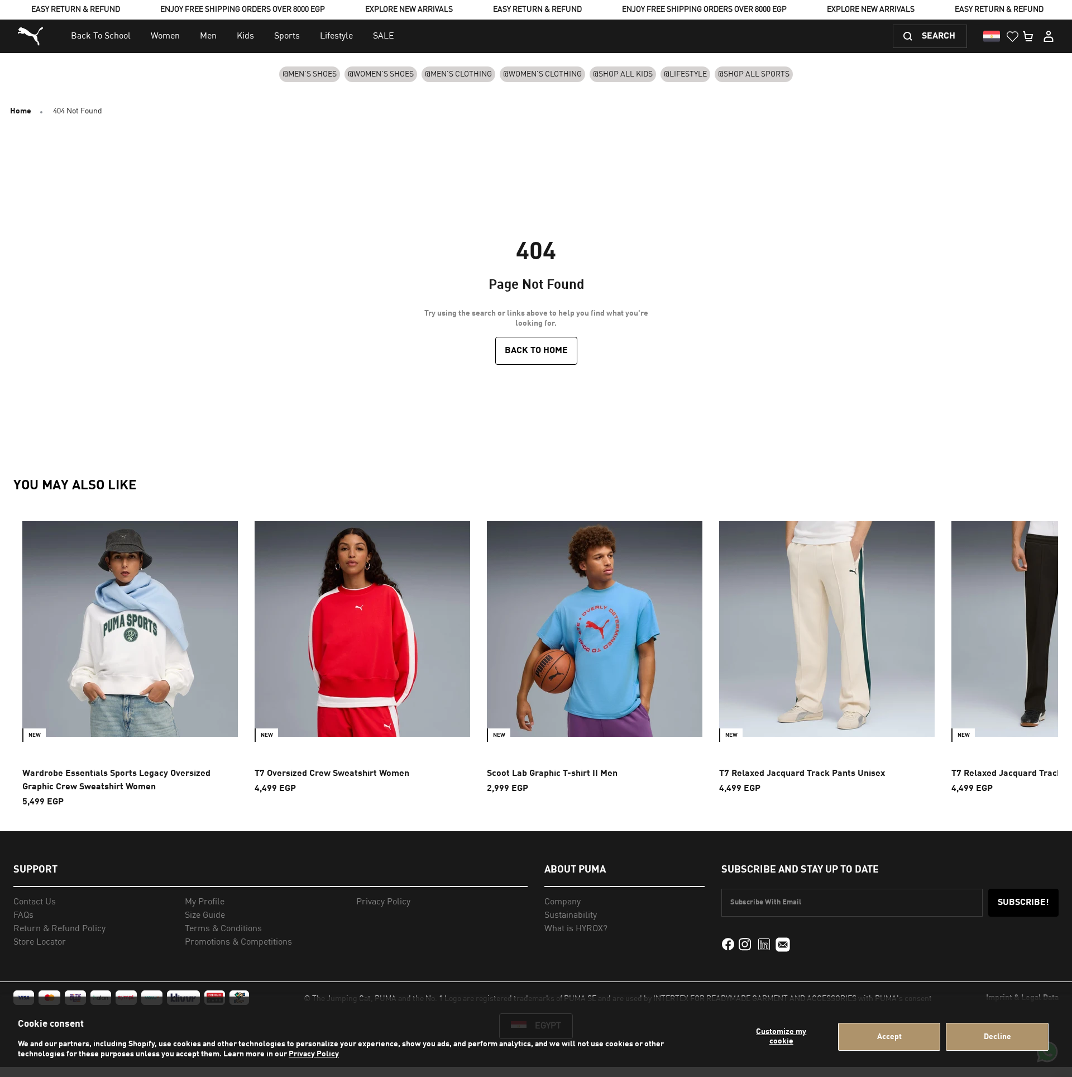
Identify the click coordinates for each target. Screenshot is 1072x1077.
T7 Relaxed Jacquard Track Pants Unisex (802, 773)
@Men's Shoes (310, 74)
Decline (997, 1037)
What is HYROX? (575, 928)
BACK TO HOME (536, 350)
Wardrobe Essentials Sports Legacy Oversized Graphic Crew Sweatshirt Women (116, 780)
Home (20, 111)
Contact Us (34, 902)
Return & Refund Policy (59, 928)
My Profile (204, 902)
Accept (889, 1037)
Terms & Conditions (223, 928)
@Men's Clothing (458, 74)
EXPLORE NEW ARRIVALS (409, 9)
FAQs (23, 915)
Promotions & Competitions (238, 942)
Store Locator (39, 942)
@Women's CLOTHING (542, 74)
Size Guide (205, 915)
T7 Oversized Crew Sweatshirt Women (332, 773)
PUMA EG (32, 36)
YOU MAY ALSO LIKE (75, 486)
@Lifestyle (685, 74)
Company (562, 902)
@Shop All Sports (753, 74)
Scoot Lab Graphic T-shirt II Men (552, 773)
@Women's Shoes (381, 74)
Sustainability (570, 915)
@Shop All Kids (623, 74)
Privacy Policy (314, 1054)
